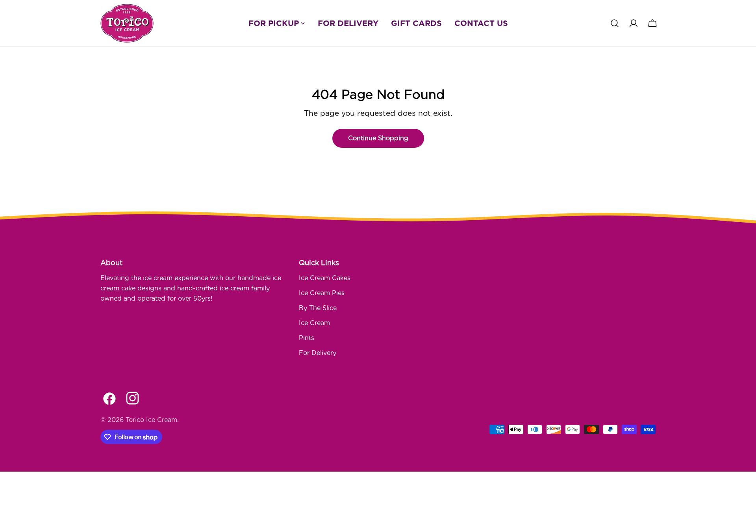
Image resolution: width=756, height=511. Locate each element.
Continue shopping (378, 138)
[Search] (615, 23)
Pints (306, 338)
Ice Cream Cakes (324, 278)
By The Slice (318, 308)
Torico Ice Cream (151, 420)
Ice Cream (314, 323)
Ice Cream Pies (322, 293)
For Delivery (317, 353)
